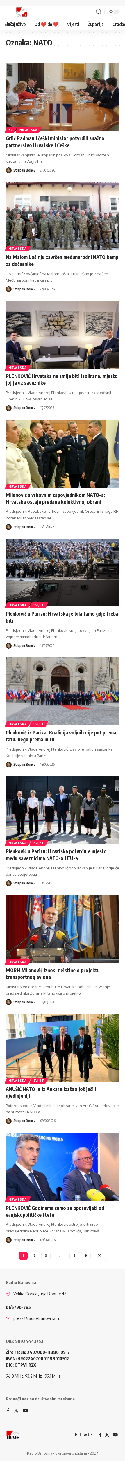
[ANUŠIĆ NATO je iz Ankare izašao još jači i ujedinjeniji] (62, 1048)
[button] (11, 12)
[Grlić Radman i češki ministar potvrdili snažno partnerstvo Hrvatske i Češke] (62, 97)
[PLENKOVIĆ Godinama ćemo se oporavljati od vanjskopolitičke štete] (62, 1167)
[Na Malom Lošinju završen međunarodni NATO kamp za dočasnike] (62, 216)
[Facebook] (8, 1411)
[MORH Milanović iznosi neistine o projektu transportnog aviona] (62, 929)
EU (11, 130)
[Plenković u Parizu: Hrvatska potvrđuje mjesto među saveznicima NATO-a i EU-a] (62, 810)
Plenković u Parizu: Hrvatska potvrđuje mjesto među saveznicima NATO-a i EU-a (56, 854)
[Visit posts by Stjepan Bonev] (9, 170)
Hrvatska (28, 130)
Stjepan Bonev (24, 170)
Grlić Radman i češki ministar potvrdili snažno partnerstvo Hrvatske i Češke (55, 141)
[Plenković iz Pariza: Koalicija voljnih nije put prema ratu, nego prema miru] (62, 691)
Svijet (38, 605)
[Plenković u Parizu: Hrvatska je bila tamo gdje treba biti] (62, 572)
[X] (16, 1411)
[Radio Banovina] (22, 12)
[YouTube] (25, 1411)
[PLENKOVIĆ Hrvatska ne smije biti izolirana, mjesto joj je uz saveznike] (62, 335)
